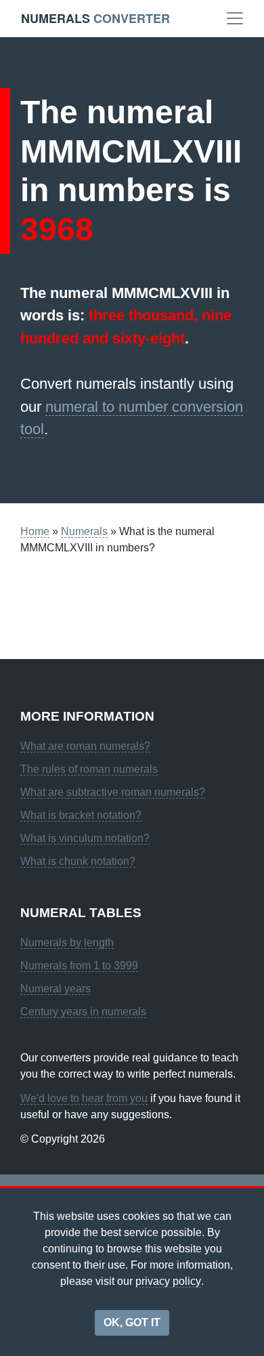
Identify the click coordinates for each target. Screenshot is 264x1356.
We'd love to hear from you (84, 1098)
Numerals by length (67, 942)
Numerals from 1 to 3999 (79, 965)
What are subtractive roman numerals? (112, 792)
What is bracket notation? (80, 815)
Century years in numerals (83, 1011)
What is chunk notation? (77, 861)
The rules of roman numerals (89, 769)
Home (34, 531)
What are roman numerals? (85, 746)
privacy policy (168, 1281)
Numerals (84, 531)
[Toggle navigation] (235, 18)
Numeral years (55, 988)
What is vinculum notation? (85, 838)
